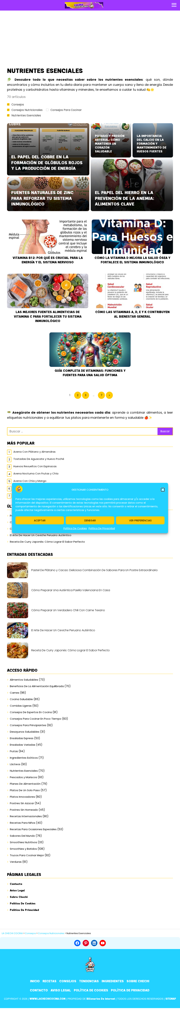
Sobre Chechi (19, 897)
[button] (163, 489)
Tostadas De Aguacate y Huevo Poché (38, 459)
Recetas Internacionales (26, 816)
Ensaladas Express (21, 738)
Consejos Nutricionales (27, 110)
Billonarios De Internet (100, 998)
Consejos (17, 104)
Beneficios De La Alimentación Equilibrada (37, 686)
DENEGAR (90, 520)
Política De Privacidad (102, 528)
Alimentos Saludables (24, 679)
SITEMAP (170, 998)
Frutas (14, 751)
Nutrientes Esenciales (26, 115)
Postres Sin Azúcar (22, 803)
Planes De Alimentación (25, 784)
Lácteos (15, 764)
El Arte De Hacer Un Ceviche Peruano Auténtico (40, 535)
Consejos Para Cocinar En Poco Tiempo (35, 719)
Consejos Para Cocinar (66, 110)
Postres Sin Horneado (24, 810)
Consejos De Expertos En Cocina (31, 712)
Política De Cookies (75, 528)
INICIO (35, 981)
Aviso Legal (17, 890)
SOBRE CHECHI (138, 981)
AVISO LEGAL (61, 990)
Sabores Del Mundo (22, 836)
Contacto (16, 884)
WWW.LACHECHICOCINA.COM (47, 998)
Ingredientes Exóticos (24, 758)
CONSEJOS (67, 981)
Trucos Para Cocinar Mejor (27, 855)
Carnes (14, 693)
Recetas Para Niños (22, 823)
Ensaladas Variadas (22, 745)
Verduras (16, 862)
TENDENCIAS (89, 981)
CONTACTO (39, 990)
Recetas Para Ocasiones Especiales (33, 829)
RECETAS (49, 981)
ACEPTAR (40, 520)
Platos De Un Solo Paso (25, 790)
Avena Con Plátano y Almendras (34, 452)
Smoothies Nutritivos (23, 842)
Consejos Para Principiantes (28, 725)
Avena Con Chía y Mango (29, 481)
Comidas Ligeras (21, 706)
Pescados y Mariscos (23, 777)
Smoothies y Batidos (23, 849)
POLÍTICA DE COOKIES (91, 990)
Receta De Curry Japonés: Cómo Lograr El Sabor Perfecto (47, 542)
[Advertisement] (90, 38)
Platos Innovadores (22, 797)
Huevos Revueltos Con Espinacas (35, 466)
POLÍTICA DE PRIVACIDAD (130, 990)
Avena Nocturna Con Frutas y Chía (35, 473)
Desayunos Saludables (24, 732)
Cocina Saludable (21, 699)
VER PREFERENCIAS (140, 520)
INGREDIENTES (113, 981)
